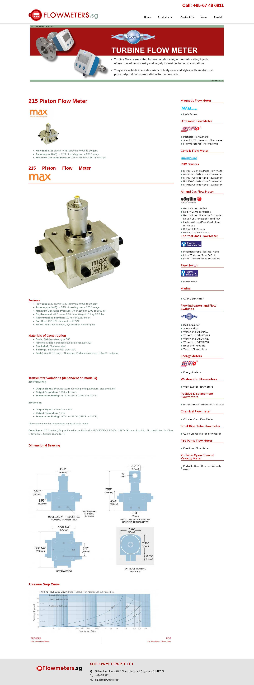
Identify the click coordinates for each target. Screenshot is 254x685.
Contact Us (187, 17)
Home (147, 17)
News (204, 17)
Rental (218, 17)
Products (163, 17)
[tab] (101, 441)
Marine (186, 288)
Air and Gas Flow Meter (197, 191)
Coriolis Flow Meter (195, 150)
